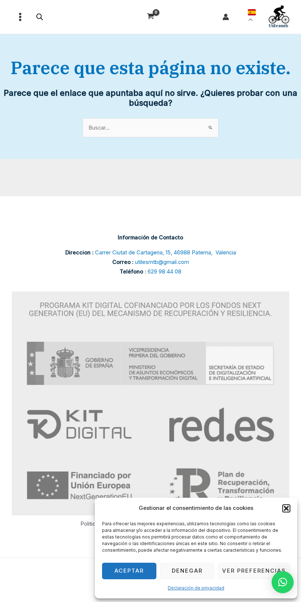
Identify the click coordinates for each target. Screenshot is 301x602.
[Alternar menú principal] (20, 16)
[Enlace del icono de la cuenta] (225, 17)
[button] (286, 508)
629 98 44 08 (164, 271)
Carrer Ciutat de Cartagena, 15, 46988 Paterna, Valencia (165, 252)
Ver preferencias (254, 570)
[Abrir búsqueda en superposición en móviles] (39, 17)
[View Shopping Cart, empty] (150, 17)
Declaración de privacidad (196, 588)
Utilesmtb (278, 25)
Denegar (187, 570)
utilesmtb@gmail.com (162, 262)
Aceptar (129, 570)
